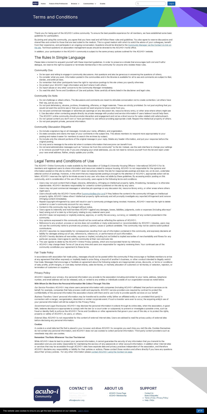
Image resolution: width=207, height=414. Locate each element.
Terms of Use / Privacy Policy (156, 398)
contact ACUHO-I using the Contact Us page (111, 352)
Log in (171, 4)
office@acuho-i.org (76, 400)
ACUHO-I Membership (118, 396)
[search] (138, 3)
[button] (75, 3)
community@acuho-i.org (94, 193)
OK (201, 411)
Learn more (83, 411)
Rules (151, 396)
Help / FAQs (149, 400)
